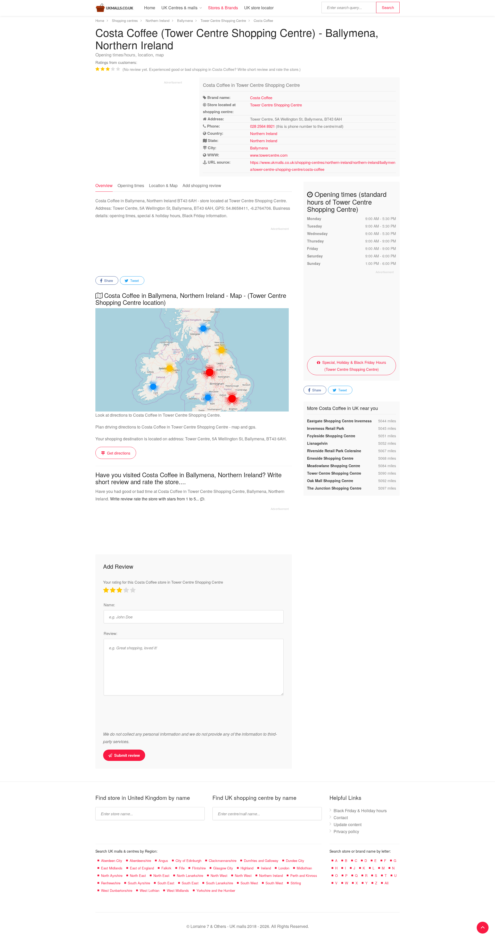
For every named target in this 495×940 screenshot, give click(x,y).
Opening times (131, 185)
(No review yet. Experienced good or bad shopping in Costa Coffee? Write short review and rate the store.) (211, 69)
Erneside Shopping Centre (330, 458)
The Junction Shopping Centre (334, 488)
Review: (110, 633)
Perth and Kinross (303, 875)
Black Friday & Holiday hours (360, 810)
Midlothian (304, 868)
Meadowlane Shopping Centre (333, 465)
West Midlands (178, 890)
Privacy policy (346, 831)
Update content (347, 824)
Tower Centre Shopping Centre (276, 104)
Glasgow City (223, 868)
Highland (247, 868)
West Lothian (149, 890)
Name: (109, 604)
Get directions (118, 453)
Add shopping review (202, 185)
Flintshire (199, 868)
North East (138, 875)
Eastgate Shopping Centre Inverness (339, 420)
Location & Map (163, 185)
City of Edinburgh (188, 860)
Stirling (296, 882)
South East (166, 882)
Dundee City (295, 860)
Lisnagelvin (317, 443)
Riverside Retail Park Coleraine (334, 450)
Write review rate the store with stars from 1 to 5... (155, 499)
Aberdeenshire (140, 860)
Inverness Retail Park (325, 428)
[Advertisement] (138, 120)
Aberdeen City (111, 860)
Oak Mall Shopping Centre (330, 480)
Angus (163, 860)
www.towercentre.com (269, 155)
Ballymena (259, 147)
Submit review (126, 755)
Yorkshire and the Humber (215, 890)
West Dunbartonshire (116, 890)
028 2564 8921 (262, 126)
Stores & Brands (223, 8)
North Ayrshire (111, 875)
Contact (341, 817)
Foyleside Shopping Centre (331, 435)
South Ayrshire (139, 882)
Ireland (266, 868)
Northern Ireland (263, 133)
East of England (142, 868)
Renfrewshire (110, 882)
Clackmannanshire (222, 860)
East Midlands (111, 868)
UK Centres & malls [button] (179, 8)
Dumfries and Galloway (261, 860)
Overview (104, 185)
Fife (182, 868)
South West (249, 882)
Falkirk (166, 868)
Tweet (134, 280)
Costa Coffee (261, 97)
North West (219, 875)
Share (108, 280)
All (387, 882)
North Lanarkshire (190, 875)
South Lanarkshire (219, 882)
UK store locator (259, 8)
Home (149, 8)
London (283, 868)
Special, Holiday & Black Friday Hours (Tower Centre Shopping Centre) (353, 365)
